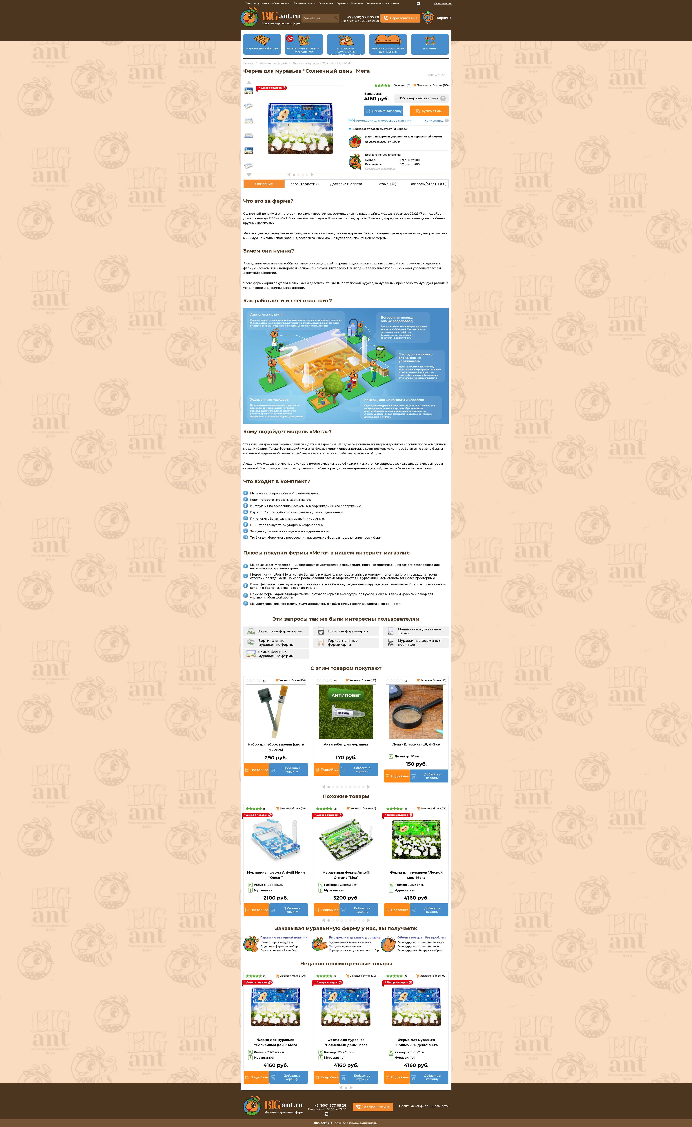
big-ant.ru (323, 1123)
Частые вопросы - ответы (382, 3)
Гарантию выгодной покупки (283, 937)
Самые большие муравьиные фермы (276, 654)
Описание (264, 184)
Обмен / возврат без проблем (421, 937)
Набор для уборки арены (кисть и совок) (276, 747)
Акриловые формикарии (280, 631)
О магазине (326, 3)
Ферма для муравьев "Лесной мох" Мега (416, 875)
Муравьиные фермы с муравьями (304, 50)
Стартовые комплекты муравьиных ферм (346, 52)
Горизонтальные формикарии (343, 643)
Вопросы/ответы (427, 184)
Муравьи (430, 48)
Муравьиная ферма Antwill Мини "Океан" (276, 875)
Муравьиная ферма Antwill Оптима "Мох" (346, 875)
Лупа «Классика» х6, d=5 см (416, 744)
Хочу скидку (434, 120)
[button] (249, 175)
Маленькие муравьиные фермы (419, 631)
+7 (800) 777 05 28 (363, 17)
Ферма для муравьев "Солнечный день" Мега (275, 1042)
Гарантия (342, 3)
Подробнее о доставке (380, 168)
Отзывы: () (401, 85)
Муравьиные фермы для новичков (419, 643)
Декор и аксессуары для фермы (388, 50)
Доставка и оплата (346, 184)
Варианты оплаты (305, 3)
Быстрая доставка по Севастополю (268, 3)
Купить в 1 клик (432, 111)
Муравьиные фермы (262, 48)
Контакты (357, 3)
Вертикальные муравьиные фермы (276, 643)
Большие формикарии (348, 631)
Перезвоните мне (403, 18)
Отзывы (387, 184)
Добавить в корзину (387, 111)
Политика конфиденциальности (424, 1106)
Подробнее (259, 770)
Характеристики (305, 184)
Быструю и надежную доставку (354, 937)
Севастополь (442, 3)
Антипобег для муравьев (346, 744)
